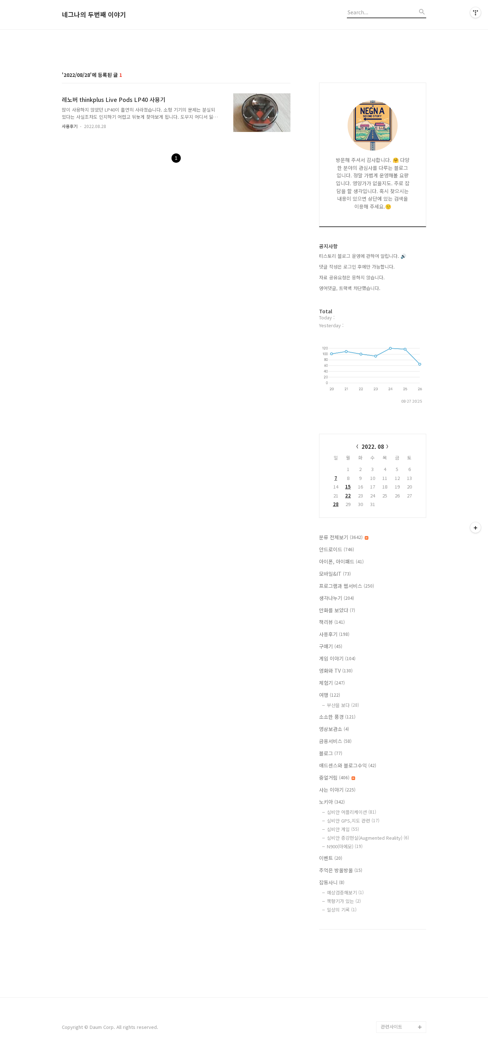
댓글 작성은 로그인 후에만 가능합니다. (357, 266)
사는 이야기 (337, 789)
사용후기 (70, 126)
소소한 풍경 (337, 716)
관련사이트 (391, 1026)
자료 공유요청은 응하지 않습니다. (352, 277)
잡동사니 (331, 882)
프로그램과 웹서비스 (346, 585)
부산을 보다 (343, 705)
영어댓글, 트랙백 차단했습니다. (349, 288)
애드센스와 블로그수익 (347, 765)
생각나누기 (336, 598)
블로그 (330, 753)
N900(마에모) (345, 846)
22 (348, 495)
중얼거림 (334, 777)
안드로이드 (336, 549)
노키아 (332, 801)
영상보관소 (334, 728)
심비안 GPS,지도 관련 (353, 820)
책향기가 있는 (344, 901)
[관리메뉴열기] (475, 12)
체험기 (332, 682)
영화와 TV (336, 670)
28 (336, 504)
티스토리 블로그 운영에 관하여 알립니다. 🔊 (362, 255)
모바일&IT (335, 573)
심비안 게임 (343, 829)
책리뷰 (332, 621)
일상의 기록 (342, 909)
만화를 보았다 (337, 610)
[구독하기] (475, 527)
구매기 (330, 646)
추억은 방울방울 (340, 870)
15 (348, 486)
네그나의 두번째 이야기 (94, 15)
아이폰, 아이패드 (341, 561)
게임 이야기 (337, 658)
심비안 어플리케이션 (351, 812)
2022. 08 (373, 446)
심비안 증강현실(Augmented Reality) (368, 837)
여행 (329, 694)
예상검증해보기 (345, 892)
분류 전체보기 (341, 537)
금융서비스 (335, 741)
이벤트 (330, 858)
